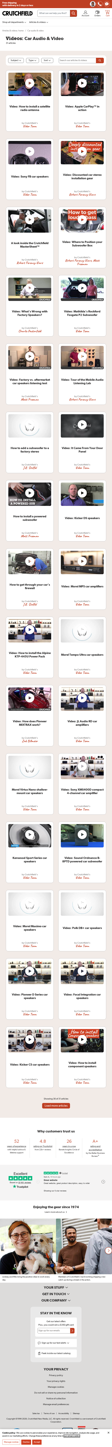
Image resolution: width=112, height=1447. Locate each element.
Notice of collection (56, 1399)
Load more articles (56, 1105)
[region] (56, 1251)
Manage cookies (56, 1387)
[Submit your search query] (73, 13)
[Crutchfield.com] (17, 13)
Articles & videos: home (13, 31)
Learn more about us (55, 1212)
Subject (14, 60)
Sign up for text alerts (54, 1343)
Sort (46, 60)
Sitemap (76, 1413)
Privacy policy (56, 1375)
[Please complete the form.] (100, 60)
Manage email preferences (56, 1404)
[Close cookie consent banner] (108, 1432)
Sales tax (36, 1413)
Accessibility (63, 1413)
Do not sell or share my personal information (56, 1393)
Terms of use (49, 1413)
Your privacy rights (56, 1381)
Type (31, 60)
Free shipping (17, 4)
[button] (108, 1250)
